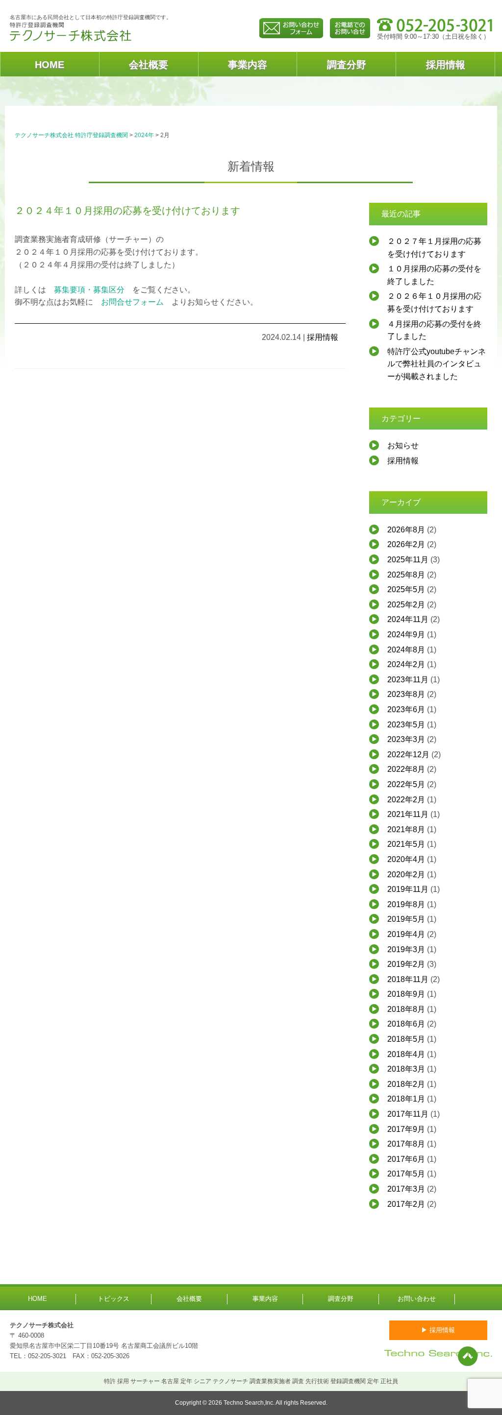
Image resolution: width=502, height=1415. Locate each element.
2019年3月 (406, 949)
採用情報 (445, 64)
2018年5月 (406, 1039)
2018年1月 (406, 1099)
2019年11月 (407, 889)
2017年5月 (406, 1174)
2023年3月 (406, 739)
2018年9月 (406, 994)
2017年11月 (407, 1114)
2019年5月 (406, 919)
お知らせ (403, 445)
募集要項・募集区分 (89, 290)
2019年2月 (406, 964)
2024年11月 (407, 619)
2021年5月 (406, 844)
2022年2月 (406, 799)
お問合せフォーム (132, 302)
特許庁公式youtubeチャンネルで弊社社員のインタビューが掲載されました (436, 364)
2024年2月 (406, 664)
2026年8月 (406, 530)
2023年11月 (407, 679)
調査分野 (346, 64)
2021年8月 (406, 829)
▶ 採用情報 (438, 1330)
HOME (49, 64)
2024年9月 (406, 634)
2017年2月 (406, 1204)
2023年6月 (406, 709)
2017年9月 (406, 1129)
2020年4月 (406, 859)
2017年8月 (406, 1144)
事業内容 (247, 64)
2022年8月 (406, 769)
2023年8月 (406, 694)
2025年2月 (406, 604)
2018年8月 (406, 1009)
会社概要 (148, 64)
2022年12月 (408, 754)
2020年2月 (406, 874)
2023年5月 (406, 724)
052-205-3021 (47, 1356)
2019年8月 (406, 904)
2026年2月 (406, 544)
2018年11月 (407, 979)
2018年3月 (406, 1069)
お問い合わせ (417, 1298)
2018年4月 (406, 1054)
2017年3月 (406, 1189)
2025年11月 (407, 559)
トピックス (113, 1298)
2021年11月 (407, 814)
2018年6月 (406, 1024)
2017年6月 (406, 1159)
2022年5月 (406, 784)
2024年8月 (406, 650)
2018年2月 (406, 1084)
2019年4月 (406, 934)
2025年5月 (406, 589)
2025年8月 (406, 575)
